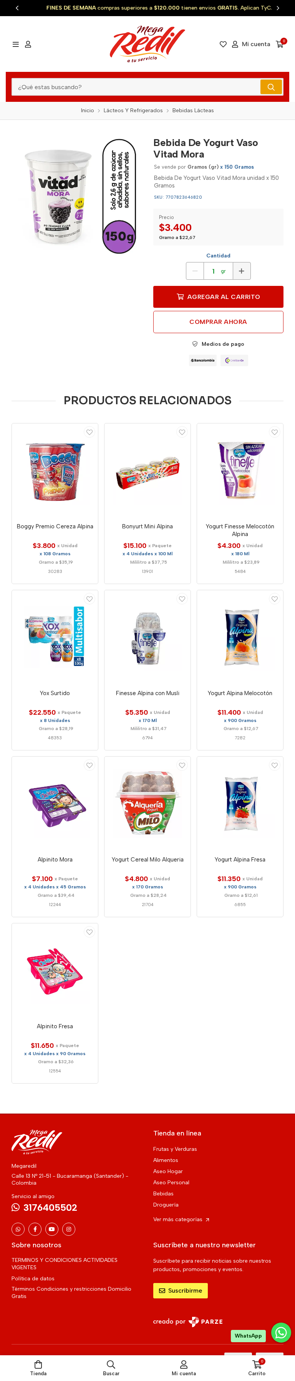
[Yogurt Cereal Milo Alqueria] (147, 803)
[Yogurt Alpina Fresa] (240, 803)
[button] (17, 8)
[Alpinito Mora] (55, 803)
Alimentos (165, 1160)
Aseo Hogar (168, 1171)
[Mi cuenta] (28, 44)
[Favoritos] (223, 44)
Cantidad (218, 255)
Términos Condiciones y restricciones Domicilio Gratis (71, 1293)
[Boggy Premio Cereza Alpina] (55, 470)
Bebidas (163, 1193)
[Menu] (16, 44)
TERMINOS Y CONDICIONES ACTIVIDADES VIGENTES (65, 1264)
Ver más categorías (178, 1219)
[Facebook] (34, 1229)
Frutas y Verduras (175, 1149)
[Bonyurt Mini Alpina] (147, 470)
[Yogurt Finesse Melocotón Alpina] (240, 470)
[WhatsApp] (18, 1229)
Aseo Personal (171, 1182)
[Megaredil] (147, 44)
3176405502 (50, 1207)
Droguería (166, 1205)
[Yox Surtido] (55, 637)
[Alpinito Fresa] (55, 970)
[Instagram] (68, 1229)
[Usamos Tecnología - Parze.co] (187, 1322)
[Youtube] (51, 1229)
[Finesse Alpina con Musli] (147, 637)
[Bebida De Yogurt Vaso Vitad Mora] (77, 196)
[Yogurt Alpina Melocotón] (240, 637)
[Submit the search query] (271, 87)
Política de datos (33, 1278)
